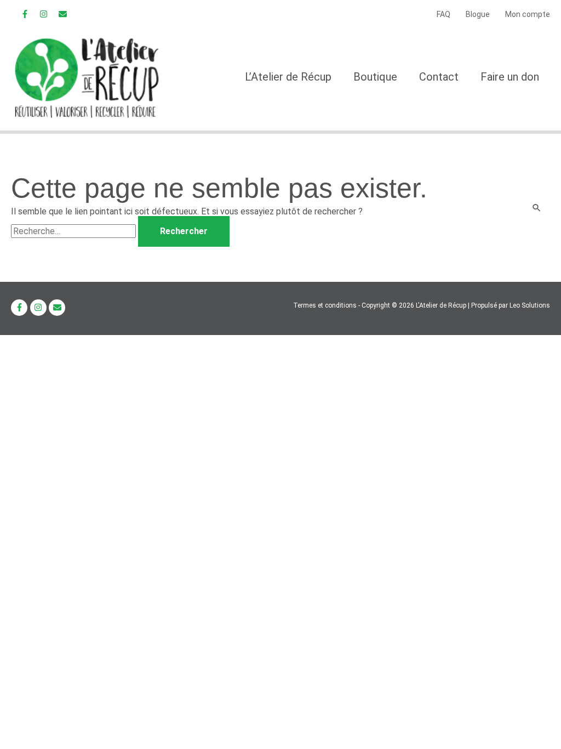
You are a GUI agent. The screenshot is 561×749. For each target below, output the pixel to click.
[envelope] (63, 13)
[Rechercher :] (74, 231)
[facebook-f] (26, 13)
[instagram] (45, 13)
